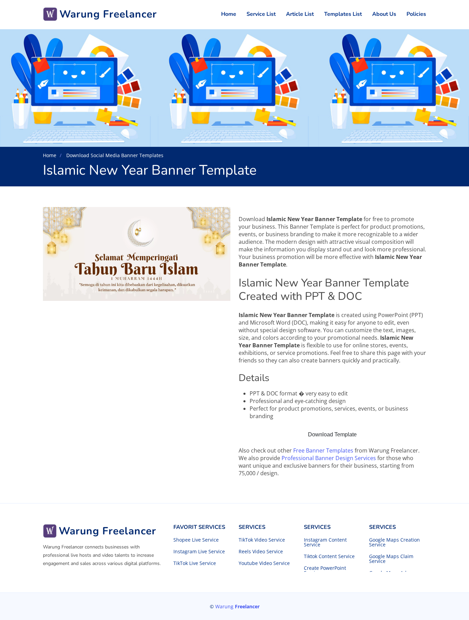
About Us (384, 14)
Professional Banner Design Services (329, 458)
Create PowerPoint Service (325, 570)
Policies (416, 14)
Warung (237, 606)
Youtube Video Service (264, 563)
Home (228, 14)
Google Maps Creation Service (394, 542)
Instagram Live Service (199, 551)
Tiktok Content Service (329, 556)
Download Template (332, 434)
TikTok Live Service (194, 563)
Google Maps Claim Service (391, 559)
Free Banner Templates (323, 450)
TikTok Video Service (262, 539)
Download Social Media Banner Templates (114, 155)
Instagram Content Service (325, 542)
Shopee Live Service (196, 539)
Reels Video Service (261, 551)
